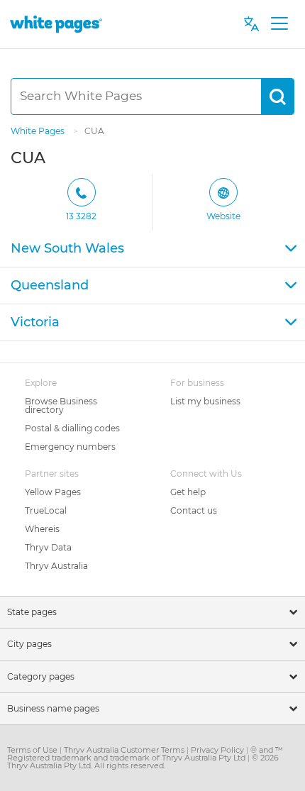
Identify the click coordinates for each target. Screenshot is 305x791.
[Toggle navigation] (279, 24)
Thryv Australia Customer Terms (125, 750)
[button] (152, 249)
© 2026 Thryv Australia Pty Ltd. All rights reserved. (143, 761)
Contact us (193, 510)
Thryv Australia (56, 565)
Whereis (42, 529)
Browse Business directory (61, 405)
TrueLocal (46, 510)
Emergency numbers (70, 446)
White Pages (39, 131)
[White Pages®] (56, 24)
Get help (188, 492)
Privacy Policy (218, 750)
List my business (205, 401)
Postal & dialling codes (72, 428)
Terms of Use (33, 750)
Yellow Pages (53, 492)
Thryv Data (48, 547)
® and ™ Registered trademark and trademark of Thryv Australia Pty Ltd (145, 754)
